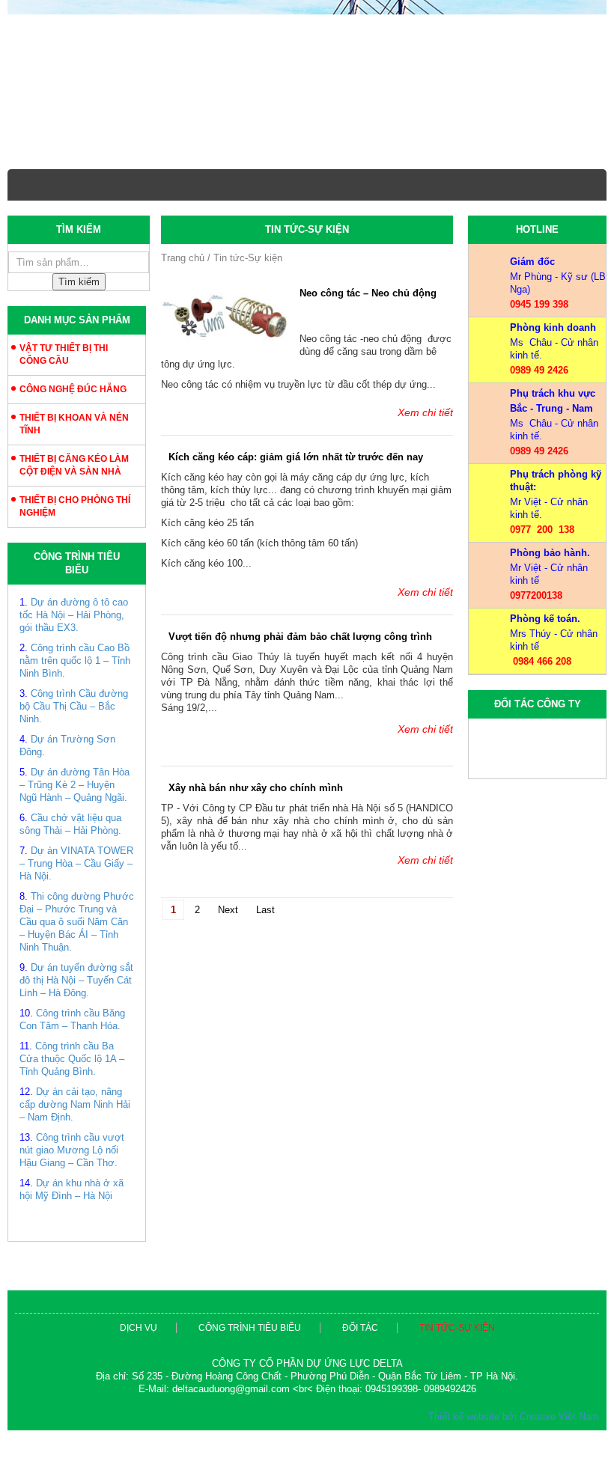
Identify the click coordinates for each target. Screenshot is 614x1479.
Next (228, 948)
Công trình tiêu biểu (249, 1328)
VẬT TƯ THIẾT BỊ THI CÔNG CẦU (63, 354)
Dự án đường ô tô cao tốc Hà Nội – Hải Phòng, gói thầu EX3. (73, 615)
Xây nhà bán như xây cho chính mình (255, 826)
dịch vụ (138, 1328)
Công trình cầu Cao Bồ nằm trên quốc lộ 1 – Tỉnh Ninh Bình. (74, 660)
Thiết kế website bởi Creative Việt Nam (513, 1416)
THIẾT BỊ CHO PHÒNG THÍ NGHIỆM (74, 506)
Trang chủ (182, 257)
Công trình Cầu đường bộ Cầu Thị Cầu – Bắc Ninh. (73, 706)
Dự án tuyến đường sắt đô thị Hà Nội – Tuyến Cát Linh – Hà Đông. (76, 980)
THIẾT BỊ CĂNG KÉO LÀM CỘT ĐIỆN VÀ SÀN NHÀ (74, 465)
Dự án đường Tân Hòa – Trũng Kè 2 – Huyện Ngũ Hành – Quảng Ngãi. (74, 784)
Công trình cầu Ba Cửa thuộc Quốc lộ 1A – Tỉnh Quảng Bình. (71, 1058)
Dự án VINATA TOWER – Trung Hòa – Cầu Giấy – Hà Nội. (76, 863)
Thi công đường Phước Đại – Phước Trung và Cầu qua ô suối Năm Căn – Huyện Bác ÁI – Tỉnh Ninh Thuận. (76, 922)
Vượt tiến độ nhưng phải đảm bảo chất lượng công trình (300, 674)
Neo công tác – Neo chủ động (368, 293)
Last (265, 948)
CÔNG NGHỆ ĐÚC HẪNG (73, 389)
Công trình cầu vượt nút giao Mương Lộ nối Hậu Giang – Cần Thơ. (71, 1150)
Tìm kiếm (79, 281)
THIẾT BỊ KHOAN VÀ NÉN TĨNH (74, 424)
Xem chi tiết (425, 412)
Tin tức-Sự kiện (457, 1328)
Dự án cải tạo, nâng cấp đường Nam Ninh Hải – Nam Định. (74, 1104)
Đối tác (360, 1328)
